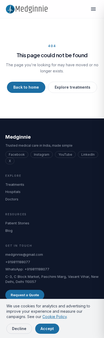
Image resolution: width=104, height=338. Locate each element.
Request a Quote (25, 295)
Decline (19, 328)
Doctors (11, 199)
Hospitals (13, 191)
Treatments (14, 184)
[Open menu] (93, 9)
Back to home (26, 87)
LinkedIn (88, 154)
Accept (47, 328)
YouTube (65, 154)
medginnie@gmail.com (24, 254)
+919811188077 (17, 262)
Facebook (17, 154)
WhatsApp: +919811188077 (27, 269)
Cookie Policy (54, 316)
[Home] (28, 9)
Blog (9, 230)
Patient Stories (17, 223)
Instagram (41, 154)
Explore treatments (72, 87)
